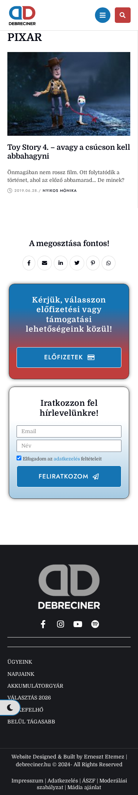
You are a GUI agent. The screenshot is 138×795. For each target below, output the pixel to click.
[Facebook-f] (43, 624)
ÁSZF (88, 781)
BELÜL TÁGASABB (31, 722)
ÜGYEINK (19, 662)
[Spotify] (95, 624)
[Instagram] (60, 624)
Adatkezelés (62, 781)
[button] (69, 357)
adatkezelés (67, 459)
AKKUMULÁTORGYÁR (35, 686)
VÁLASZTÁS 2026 (29, 698)
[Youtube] (78, 624)
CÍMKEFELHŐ (25, 710)
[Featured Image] (68, 94)
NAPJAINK (20, 674)
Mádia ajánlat (84, 787)
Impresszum (27, 781)
